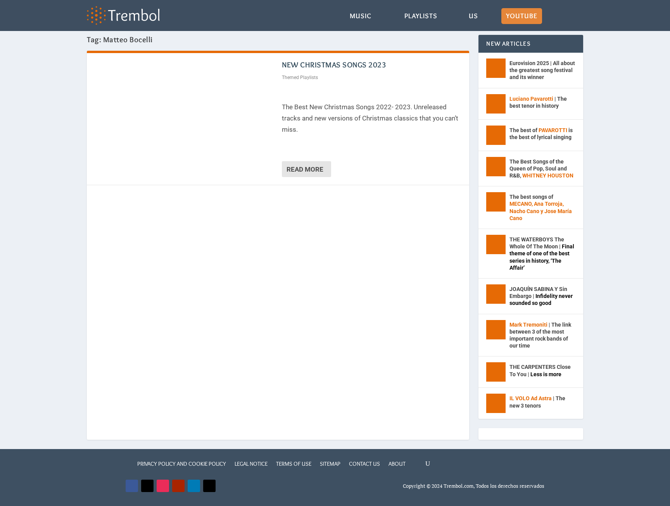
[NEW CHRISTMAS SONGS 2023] (184, 115)
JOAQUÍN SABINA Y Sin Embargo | (541, 296)
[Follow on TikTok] (209, 486)
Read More (305, 169)
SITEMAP (330, 463)
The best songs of (540, 207)
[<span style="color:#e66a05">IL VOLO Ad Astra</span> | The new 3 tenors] (496, 403)
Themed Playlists (300, 77)
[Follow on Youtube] (178, 486)
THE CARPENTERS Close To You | (540, 370)
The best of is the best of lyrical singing (541, 133)
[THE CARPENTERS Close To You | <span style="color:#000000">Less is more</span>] (496, 372)
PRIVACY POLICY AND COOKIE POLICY (181, 463)
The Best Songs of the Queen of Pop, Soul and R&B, (541, 168)
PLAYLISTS (420, 16)
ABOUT (397, 463)
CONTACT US (364, 463)
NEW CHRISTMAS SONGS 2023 (334, 64)
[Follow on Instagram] (163, 486)
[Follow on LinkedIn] (194, 486)
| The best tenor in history (538, 102)
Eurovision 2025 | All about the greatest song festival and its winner (542, 70)
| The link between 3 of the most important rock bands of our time (540, 335)
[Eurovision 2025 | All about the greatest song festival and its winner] (496, 68)
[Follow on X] (147, 486)
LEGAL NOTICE (251, 463)
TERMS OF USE (293, 463)
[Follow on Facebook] (132, 486)
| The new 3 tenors (537, 401)
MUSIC (360, 16)
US (473, 16)
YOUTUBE (521, 16)
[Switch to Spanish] (557, 22)
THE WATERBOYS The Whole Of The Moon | (541, 253)
